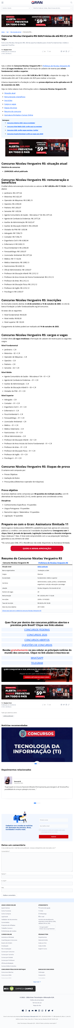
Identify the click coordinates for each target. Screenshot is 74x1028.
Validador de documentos (9, 919)
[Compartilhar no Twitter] (64, 51)
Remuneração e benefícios (14, 97)
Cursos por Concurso (7, 951)
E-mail (3, 880)
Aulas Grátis (42, 946)
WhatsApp (43, 913)
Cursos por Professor (8, 960)
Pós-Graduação (6, 949)
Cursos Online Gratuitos (8, 966)
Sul (7, 32)
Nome (3, 874)
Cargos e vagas (10, 104)
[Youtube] (36, 1011)
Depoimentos (42, 937)
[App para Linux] (26, 1011)
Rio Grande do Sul (16, 32)
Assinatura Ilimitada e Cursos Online (18, 115)
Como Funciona (6, 911)
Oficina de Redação (7, 963)
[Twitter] (49, 1011)
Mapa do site (37, 1005)
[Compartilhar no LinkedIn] (66, 51)
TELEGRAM (37, 663)
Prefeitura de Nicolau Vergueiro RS (56, 66)
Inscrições (8, 100)
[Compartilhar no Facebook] (61, 51)
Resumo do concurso (12, 111)
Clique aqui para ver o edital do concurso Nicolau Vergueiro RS (21, 611)
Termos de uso (37, 1002)
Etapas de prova (10, 108)
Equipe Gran (8, 49)
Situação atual (9, 93)
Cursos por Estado (7, 957)
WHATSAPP (37, 657)
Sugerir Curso (42, 949)
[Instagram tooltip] (39, 1011)
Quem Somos (5, 908)
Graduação (4, 946)
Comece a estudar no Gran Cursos (37, 677)
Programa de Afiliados (8, 925)
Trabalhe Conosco (6, 928)
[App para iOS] (29, 1011)
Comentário (5, 851)
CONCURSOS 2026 (37, 634)
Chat (41, 911)
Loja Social (4, 916)
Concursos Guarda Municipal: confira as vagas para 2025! (25, 134)
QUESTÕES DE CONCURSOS (37, 645)
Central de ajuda (45, 908)
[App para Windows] (23, 1011)
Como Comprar (6, 913)
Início (3, 32)
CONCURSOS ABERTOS (37, 639)
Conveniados (5, 922)
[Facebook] (46, 1011)
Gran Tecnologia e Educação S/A (29, 1016)
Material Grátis (43, 940)
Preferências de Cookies (8, 931)
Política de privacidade (37, 1000)
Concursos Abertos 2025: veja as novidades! (21, 123)
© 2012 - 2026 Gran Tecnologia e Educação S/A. (37, 997)
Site (2, 887)
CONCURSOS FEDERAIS (37, 629)
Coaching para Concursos (9, 940)
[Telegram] (52, 1011)
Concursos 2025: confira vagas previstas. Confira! (22, 130)
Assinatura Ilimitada (7, 937)
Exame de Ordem (6, 943)
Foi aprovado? (47, 927)
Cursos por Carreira (7, 954)
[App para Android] (33, 1011)
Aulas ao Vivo (42, 943)
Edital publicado (43, 567)
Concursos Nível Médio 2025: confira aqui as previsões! (24, 126)
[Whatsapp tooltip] (42, 1011)
